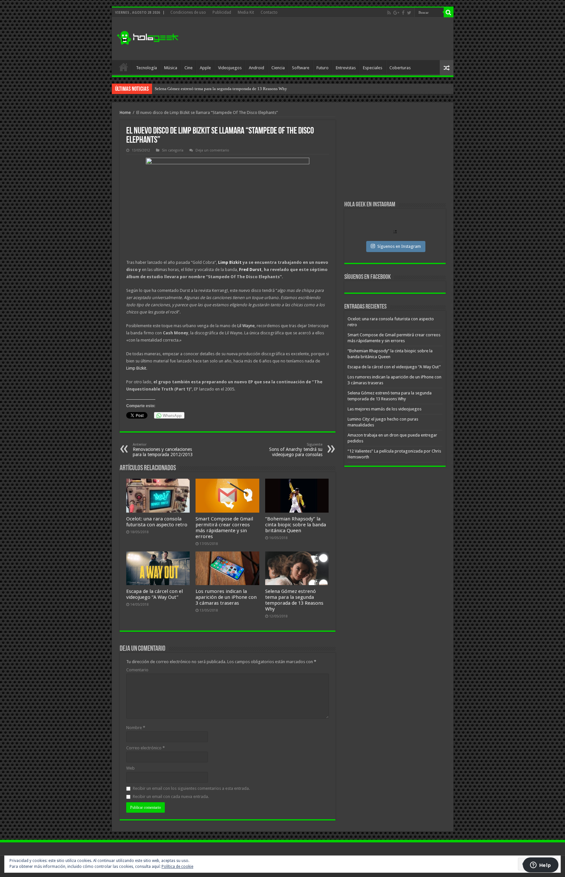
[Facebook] (403, 13)
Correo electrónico (145, 747)
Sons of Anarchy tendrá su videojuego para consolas (295, 449)
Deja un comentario (212, 150)
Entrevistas (346, 67)
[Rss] (388, 13)
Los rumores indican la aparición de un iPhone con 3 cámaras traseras (226, 597)
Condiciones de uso (188, 12)
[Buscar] (449, 12)
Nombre (135, 727)
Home (125, 112)
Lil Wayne (246, 325)
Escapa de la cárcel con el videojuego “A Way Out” (154, 594)
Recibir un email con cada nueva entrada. (171, 796)
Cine (188, 67)
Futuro (323, 67)
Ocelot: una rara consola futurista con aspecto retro (156, 522)
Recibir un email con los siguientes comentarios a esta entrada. (191, 788)
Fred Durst (250, 269)
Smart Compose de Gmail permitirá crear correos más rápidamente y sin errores (224, 527)
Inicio (123, 67)
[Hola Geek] (147, 37)
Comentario (137, 669)
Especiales (372, 67)
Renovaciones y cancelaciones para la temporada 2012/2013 (163, 449)
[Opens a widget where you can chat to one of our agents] (540, 865)
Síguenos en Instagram (399, 246)
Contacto (269, 12)
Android (256, 67)
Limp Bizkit (230, 262)
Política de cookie (177, 866)
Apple (205, 67)
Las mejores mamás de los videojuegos (189, 88)
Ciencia (278, 67)
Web (130, 768)
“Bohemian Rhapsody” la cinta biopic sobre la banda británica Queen (295, 525)
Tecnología (146, 67)
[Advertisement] (330, 39)
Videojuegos (230, 67)
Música (170, 67)
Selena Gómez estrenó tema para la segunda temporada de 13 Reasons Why (294, 600)
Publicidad (222, 12)
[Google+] (396, 13)
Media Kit (246, 12)
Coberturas (400, 67)
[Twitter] (409, 13)
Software (300, 67)
